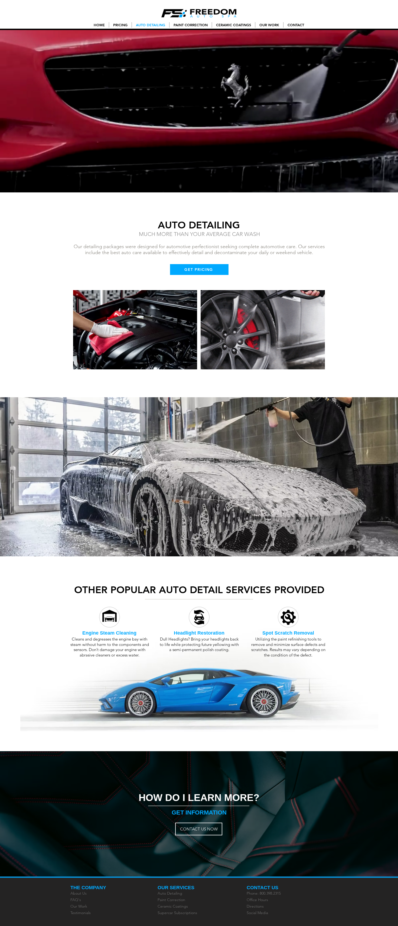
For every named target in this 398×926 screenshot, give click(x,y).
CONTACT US (262, 887)
